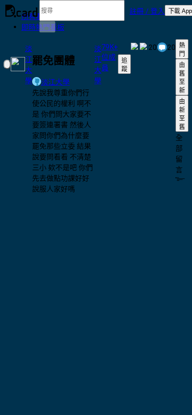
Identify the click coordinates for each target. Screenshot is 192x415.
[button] (147, 10)
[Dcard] (21, 10)
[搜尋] (47, 27)
